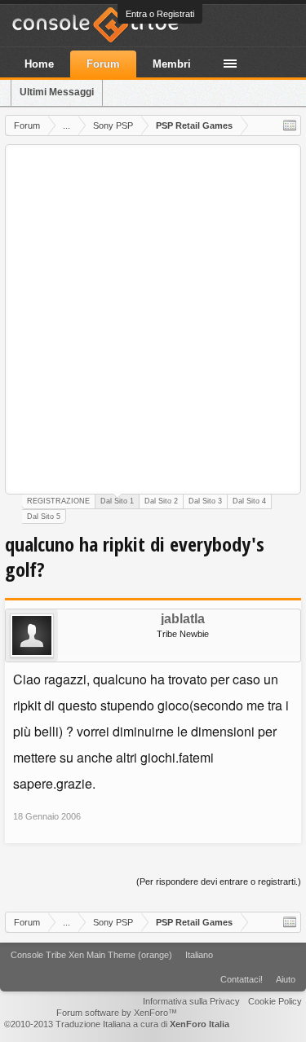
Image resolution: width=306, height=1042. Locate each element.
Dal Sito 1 (117, 501)
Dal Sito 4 (249, 501)
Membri (172, 64)
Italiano (199, 955)
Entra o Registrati (160, 14)
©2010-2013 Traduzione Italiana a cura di (116, 1024)
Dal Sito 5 (43, 516)
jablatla (183, 619)
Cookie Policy (275, 1001)
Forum (103, 64)
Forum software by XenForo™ (116, 1013)
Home (39, 64)
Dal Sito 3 (205, 501)
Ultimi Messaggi (57, 92)
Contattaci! (241, 979)
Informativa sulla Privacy (191, 1001)
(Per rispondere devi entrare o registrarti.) (218, 881)
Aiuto (285, 979)
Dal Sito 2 (161, 501)
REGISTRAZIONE (58, 501)
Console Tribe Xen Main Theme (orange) (91, 955)
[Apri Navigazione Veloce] (289, 125)
